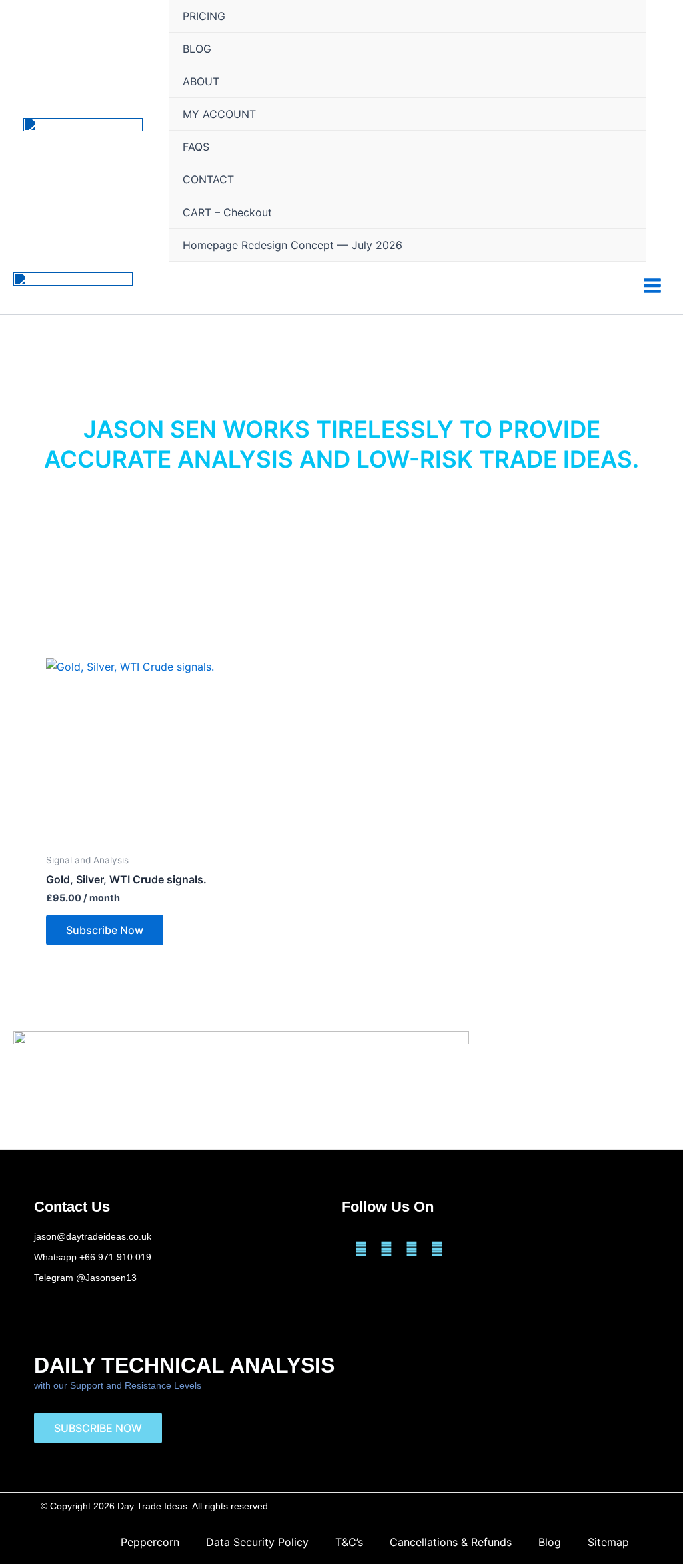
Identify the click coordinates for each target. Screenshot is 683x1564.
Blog (549, 1542)
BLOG (197, 48)
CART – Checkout (227, 212)
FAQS (196, 146)
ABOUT (201, 81)
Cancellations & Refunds (451, 1542)
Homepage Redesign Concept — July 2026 (292, 245)
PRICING (204, 16)
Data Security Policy (257, 1542)
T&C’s (349, 1542)
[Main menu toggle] (652, 285)
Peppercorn (150, 1542)
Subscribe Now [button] (104, 930)
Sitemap (608, 1542)
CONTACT (208, 179)
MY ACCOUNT (219, 114)
